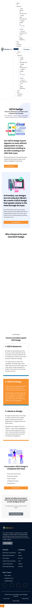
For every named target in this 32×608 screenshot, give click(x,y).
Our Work (18, 91)
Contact (19, 46)
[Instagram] (25, 585)
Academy (19, 44)
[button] (16, 49)
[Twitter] (11, 585)
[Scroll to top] (1, 605)
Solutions (19, 6)
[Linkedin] (18, 585)
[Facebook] (5, 585)
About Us (19, 52)
